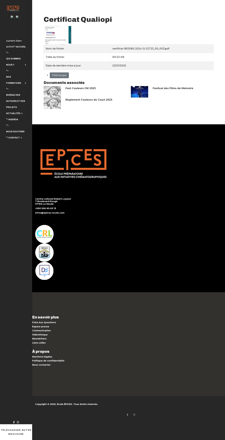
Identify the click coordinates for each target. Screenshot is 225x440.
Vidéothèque (40, 334)
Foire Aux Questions (44, 322)
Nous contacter (41, 364)
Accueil (21, 47)
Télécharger (59, 75)
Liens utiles (39, 342)
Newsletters (39, 338)
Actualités (13, 113)
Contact (14, 138)
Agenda (13, 119)
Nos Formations (13, 80)
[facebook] (14, 422)
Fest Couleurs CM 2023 (81, 88)
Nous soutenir (15, 131)
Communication (41, 330)
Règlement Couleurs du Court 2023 (89, 99)
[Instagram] (18, 422)
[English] (18, 17)
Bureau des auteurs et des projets (15, 101)
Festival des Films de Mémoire (173, 88)
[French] (13, 17)
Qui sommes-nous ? (13, 62)
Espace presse (40, 326)
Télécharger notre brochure (16, 432)
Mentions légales (42, 356)
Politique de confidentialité (48, 360)
